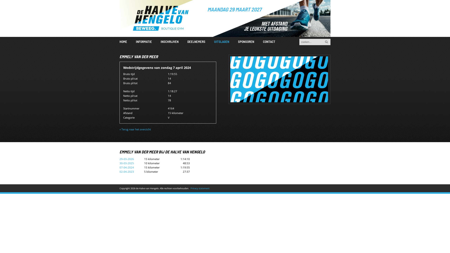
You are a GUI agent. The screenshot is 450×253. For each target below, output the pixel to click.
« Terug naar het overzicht (135, 129)
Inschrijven (170, 42)
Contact (269, 42)
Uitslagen (221, 42)
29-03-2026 (127, 159)
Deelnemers (196, 42)
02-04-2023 (127, 171)
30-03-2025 (127, 163)
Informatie (144, 42)
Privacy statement (200, 188)
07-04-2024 (127, 167)
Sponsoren (246, 42)
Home (123, 42)
